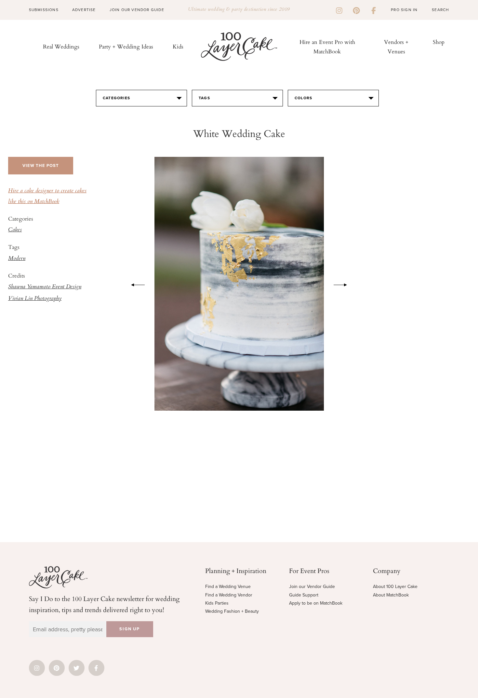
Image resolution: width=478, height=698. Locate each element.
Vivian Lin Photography (34, 298)
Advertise (84, 9)
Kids (178, 46)
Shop (439, 42)
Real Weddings (61, 46)
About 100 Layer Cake (395, 586)
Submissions (44, 9)
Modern (16, 258)
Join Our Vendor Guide (137, 9)
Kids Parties (217, 603)
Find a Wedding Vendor (228, 595)
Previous (135, 284)
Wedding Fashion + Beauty (232, 611)
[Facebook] (373, 10)
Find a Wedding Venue (228, 586)
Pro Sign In (404, 9)
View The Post (40, 165)
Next (344, 284)
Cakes (15, 230)
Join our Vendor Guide (312, 586)
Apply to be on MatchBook (315, 603)
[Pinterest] (356, 10)
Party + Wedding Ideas (126, 46)
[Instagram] (339, 10)
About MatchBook (391, 595)
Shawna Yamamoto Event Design (44, 287)
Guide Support (303, 595)
